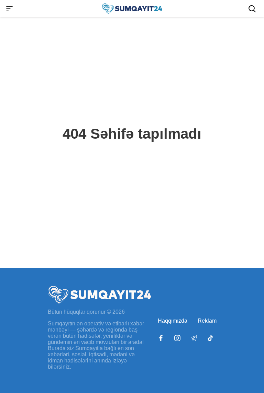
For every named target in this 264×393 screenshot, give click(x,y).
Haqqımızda (172, 321)
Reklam (207, 321)
